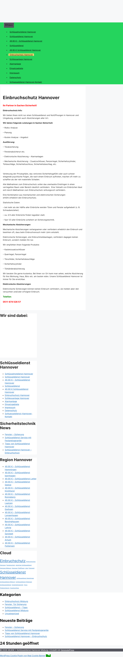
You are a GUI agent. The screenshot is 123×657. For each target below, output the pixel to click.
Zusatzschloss (14, 588)
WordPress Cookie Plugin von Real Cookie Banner (22, 655)
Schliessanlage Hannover (21, 59)
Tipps (25, 585)
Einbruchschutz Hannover (21, 54)
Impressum (14, 73)
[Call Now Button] (48, 655)
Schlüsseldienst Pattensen (24, 582)
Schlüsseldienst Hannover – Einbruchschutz (26, 636)
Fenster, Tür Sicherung (15, 604)
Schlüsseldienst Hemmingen (25, 578)
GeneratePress (67, 650)
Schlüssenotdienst (5, 585)
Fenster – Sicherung (14, 434)
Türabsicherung (4, 588)
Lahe (26, 568)
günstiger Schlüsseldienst (24, 565)
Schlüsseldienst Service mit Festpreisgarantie (27, 630)
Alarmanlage (15, 64)
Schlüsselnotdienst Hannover (23, 32)
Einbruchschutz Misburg (16, 601)
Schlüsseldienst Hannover (21, 36)
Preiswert (31, 568)
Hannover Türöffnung (18, 568)
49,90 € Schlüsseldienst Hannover (25, 50)
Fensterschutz (10, 565)
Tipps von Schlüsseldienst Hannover (22, 633)
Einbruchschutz (13, 561)
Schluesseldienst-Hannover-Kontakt (26, 82)
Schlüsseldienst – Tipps (16, 607)
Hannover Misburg (5, 568)
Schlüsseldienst (17, 45)
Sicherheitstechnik (17, 585)
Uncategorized (12, 613)
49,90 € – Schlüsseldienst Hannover (26, 41)
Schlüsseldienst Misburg (7, 582)
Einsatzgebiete (16, 68)
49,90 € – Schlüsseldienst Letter (20, 479)
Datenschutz (15, 77)
